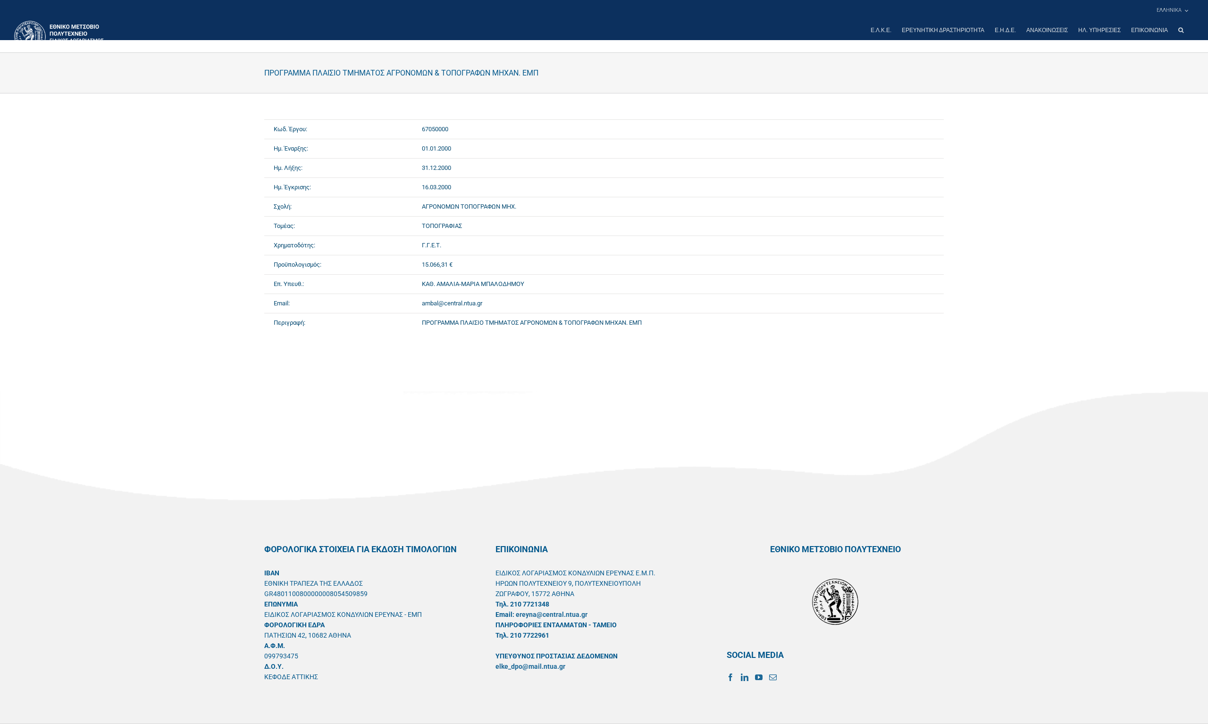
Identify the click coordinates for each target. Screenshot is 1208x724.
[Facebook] (730, 677)
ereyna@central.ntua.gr (551, 614)
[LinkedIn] (744, 677)
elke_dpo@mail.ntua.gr (530, 666)
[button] (1180, 30)
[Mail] (773, 677)
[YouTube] (759, 677)
